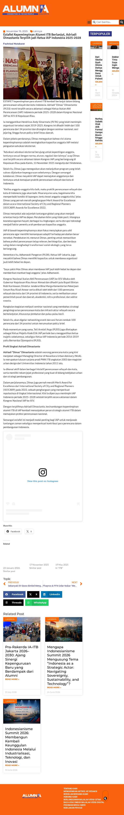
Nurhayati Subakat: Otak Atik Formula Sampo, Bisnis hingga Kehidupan (100, 129)
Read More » (12, 679)
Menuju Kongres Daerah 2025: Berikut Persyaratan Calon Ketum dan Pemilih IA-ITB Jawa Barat (66, 555)
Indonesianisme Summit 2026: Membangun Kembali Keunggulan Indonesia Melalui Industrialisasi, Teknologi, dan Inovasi (20, 745)
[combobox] (105, 22)
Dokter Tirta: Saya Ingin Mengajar (117, 62)
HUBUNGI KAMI (71, 797)
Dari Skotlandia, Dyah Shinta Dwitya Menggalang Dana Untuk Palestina (101, 68)
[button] (89, 22)
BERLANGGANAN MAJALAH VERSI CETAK (82, 799)
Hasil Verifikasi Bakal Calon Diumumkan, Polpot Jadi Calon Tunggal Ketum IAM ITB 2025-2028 (39, 555)
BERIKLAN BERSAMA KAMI (76, 794)
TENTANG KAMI (71, 788)
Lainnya (37, 31)
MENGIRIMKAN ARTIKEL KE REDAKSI (80, 791)
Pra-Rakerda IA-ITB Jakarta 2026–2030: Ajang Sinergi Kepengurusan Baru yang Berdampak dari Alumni (21, 661)
